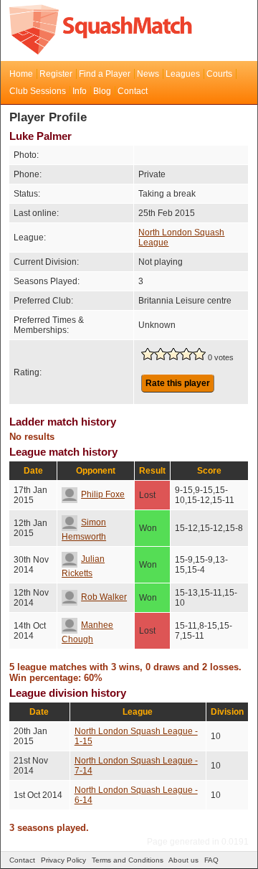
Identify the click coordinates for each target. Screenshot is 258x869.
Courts (219, 74)
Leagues (183, 74)
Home (21, 74)
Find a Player (104, 74)
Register (55, 74)
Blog (102, 91)
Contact (133, 91)
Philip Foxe (103, 494)
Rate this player (177, 383)
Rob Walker (104, 597)
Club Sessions (37, 91)
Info (79, 91)
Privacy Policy (63, 860)
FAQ (211, 860)
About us (183, 860)
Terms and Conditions (127, 860)
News (148, 74)
